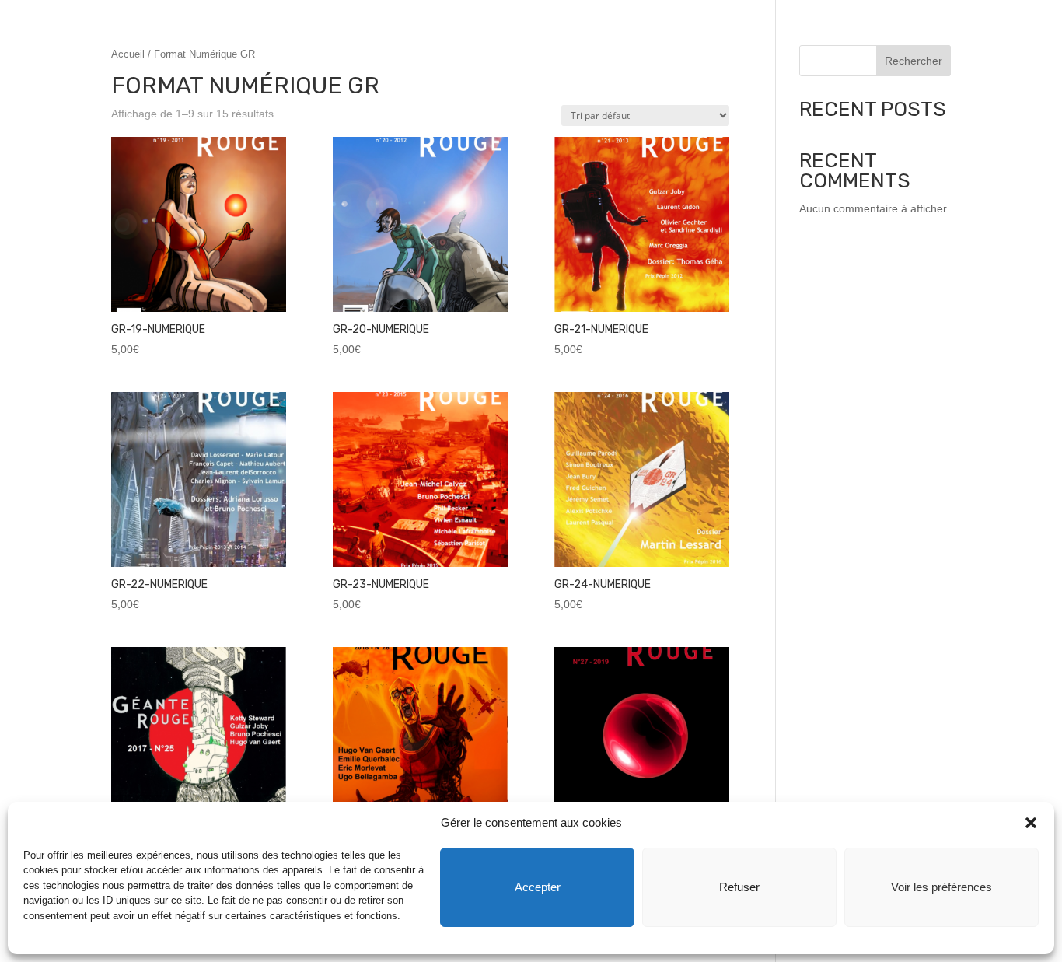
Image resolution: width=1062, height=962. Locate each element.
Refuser (739, 887)
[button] (1031, 823)
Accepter (538, 887)
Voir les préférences (941, 887)
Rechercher (913, 60)
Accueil (128, 54)
